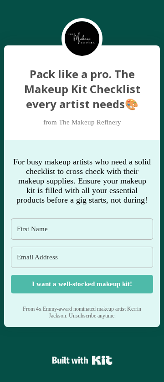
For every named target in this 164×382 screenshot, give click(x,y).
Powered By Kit (82, 360)
